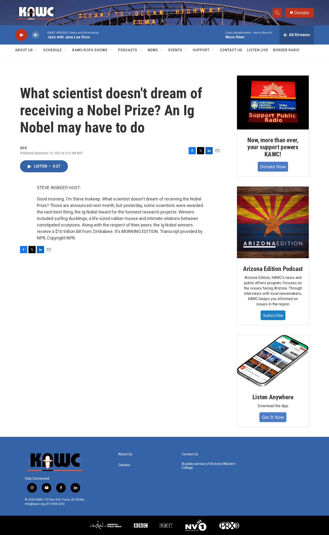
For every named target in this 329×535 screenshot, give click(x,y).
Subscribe (273, 315)
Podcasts (127, 50)
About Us (24, 50)
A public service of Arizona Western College (209, 466)
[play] (21, 35)
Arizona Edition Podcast (273, 268)
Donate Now (273, 166)
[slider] (43, 34)
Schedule (52, 50)
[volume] (36, 35)
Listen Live (257, 50)
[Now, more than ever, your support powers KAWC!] (273, 102)
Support (201, 50)
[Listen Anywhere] (273, 361)
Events (175, 50)
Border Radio (286, 50)
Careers (124, 465)
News (153, 50)
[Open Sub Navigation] (37, 50)
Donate (301, 12)
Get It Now (273, 417)
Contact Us (231, 50)
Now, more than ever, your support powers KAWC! (272, 147)
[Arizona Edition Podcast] (273, 222)
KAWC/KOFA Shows (90, 50)
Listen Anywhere (272, 397)
